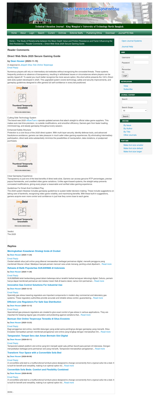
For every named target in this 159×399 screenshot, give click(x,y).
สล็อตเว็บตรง (32, 120)
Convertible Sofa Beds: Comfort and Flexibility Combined (37, 369)
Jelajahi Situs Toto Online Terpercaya (36, 64)
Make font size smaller (133, 145)
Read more (107, 264)
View (126, 85)
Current (51, 32)
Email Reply (12, 67)
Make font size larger (133, 151)
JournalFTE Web (125, 32)
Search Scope (127, 107)
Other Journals (130, 134)
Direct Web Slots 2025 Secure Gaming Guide (64, 43)
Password (126, 62)
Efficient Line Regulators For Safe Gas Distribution (34, 301)
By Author (128, 128)
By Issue (127, 125)
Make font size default (133, 148)
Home (14, 32)
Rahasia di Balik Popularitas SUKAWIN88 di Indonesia (36, 267)
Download (110, 32)
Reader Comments (34, 43)
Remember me (126, 70)
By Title (127, 131)
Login (31, 32)
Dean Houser (17, 60)
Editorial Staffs (76, 32)
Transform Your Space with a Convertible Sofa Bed (34, 352)
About (23, 32)
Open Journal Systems (132, 40)
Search (41, 32)
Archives (62, 32)
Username (126, 57)
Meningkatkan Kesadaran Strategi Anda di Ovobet (33, 250)
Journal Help (127, 46)
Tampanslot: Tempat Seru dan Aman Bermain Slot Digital (37, 335)
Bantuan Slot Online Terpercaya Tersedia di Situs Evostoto (38, 318)
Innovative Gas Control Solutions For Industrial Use (34, 284)
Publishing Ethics (94, 32)
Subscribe (128, 89)
